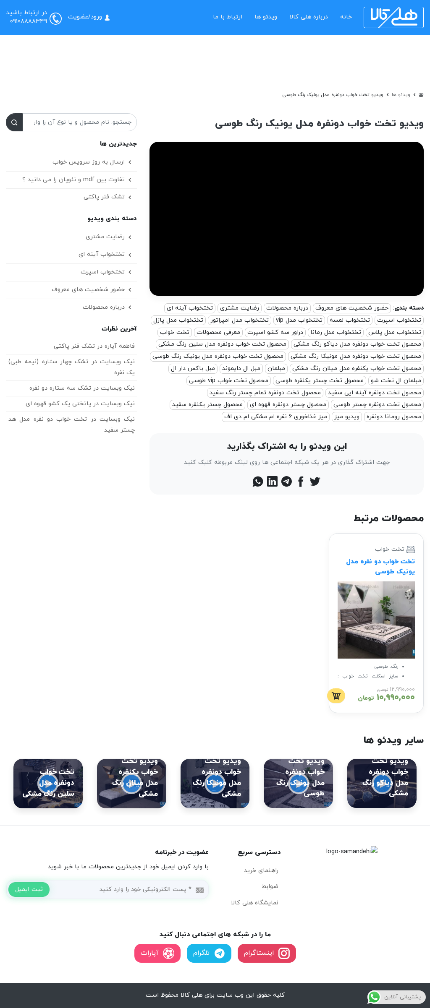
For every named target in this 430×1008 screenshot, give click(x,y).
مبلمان (276, 368)
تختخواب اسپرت (399, 320)
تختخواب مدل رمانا (335, 332)
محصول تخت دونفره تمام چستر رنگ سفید (265, 392)
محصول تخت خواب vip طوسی (228, 380)
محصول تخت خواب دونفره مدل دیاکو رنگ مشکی (357, 344)
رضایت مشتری (239, 308)
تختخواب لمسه (350, 320)
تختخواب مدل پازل (178, 320)
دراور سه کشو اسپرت (275, 332)
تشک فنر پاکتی (104, 197)
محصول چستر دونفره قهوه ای (288, 404)
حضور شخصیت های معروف (351, 308)
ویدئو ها (265, 17)
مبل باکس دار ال (193, 368)
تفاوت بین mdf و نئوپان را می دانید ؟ (73, 179)
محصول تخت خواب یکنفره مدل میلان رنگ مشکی (356, 368)
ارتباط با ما (227, 17)
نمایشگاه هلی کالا (254, 903)
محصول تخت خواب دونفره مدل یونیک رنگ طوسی (217, 356)
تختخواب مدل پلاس (394, 332)
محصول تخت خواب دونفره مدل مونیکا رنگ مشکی (356, 356)
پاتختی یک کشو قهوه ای (58, 403)
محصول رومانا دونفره (394, 416)
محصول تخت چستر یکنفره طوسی (319, 380)
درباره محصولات (287, 308)
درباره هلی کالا (308, 17)
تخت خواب (174, 332)
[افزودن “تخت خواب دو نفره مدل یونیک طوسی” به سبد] (336, 695)
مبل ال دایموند (241, 368)
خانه (346, 17)
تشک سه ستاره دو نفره (60, 388)
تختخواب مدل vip (299, 320)
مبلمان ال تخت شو (396, 380)
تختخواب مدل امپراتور (239, 320)
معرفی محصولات (218, 332)
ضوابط (270, 886)
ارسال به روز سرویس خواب (88, 162)
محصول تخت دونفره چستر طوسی (377, 404)
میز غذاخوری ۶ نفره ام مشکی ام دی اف (275, 416)
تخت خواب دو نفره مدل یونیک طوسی (380, 566)
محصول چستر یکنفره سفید (207, 404)
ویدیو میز (346, 416)
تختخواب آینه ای (190, 308)
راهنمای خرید (261, 870)
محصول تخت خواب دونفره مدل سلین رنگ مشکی (222, 344)
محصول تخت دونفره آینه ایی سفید (374, 392)
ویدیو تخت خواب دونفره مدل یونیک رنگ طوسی (319, 124)
